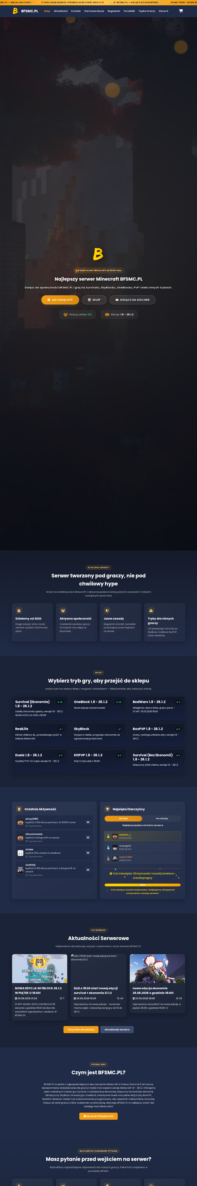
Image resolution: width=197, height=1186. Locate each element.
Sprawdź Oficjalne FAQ (99, 1116)
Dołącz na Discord (135, 300)
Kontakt (76, 11)
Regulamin (114, 11)
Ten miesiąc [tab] (162, 818)
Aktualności (61, 11)
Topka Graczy (146, 11)
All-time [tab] (123, 818)
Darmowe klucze (94, 11)
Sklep (47, 11)
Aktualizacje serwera (117, 1029)
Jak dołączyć (62, 300)
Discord (163, 11)
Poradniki (129, 11)
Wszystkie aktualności (81, 1029)
